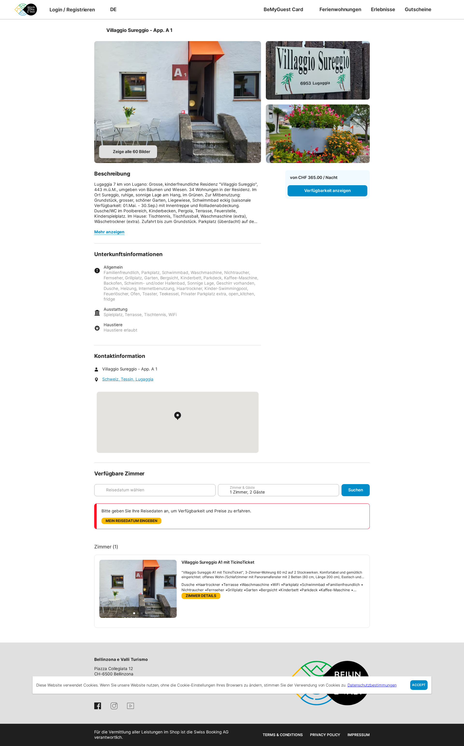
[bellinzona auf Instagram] (114, 705)
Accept (419, 685)
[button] (134, 613)
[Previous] (98, 30)
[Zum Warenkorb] (443, 9)
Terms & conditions (283, 734)
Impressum (359, 734)
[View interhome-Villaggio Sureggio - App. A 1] (177, 102)
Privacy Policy (325, 734)
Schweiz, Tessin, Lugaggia (127, 379)
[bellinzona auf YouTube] (130, 705)
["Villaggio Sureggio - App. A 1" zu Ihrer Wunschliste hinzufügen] (365, 30)
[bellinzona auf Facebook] (97, 705)
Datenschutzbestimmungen (372, 685)
